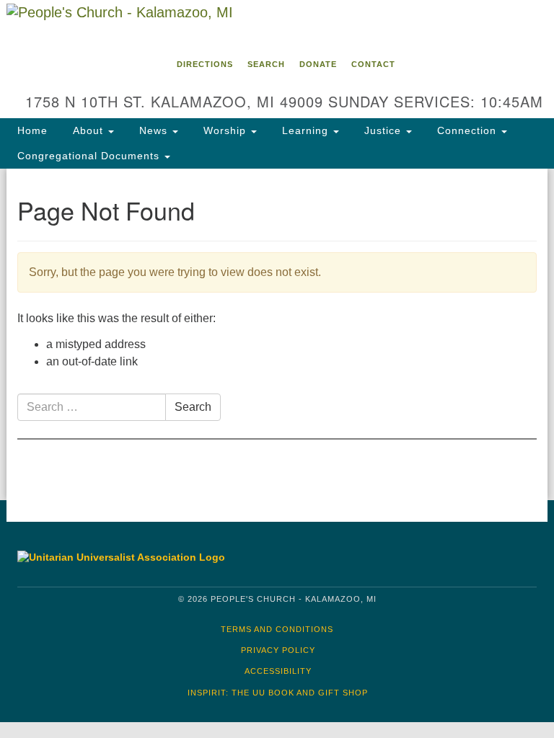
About (88, 130)
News (153, 130)
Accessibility (278, 671)
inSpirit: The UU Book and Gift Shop (278, 692)
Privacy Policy (278, 650)
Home (32, 130)
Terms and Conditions (277, 629)
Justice (383, 130)
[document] (277, 334)
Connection (467, 130)
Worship (225, 130)
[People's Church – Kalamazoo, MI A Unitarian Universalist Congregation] (277, 24)
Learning (305, 130)
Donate (318, 64)
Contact (373, 64)
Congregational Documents (90, 155)
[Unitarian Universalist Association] (139, 557)
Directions (205, 64)
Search (266, 64)
